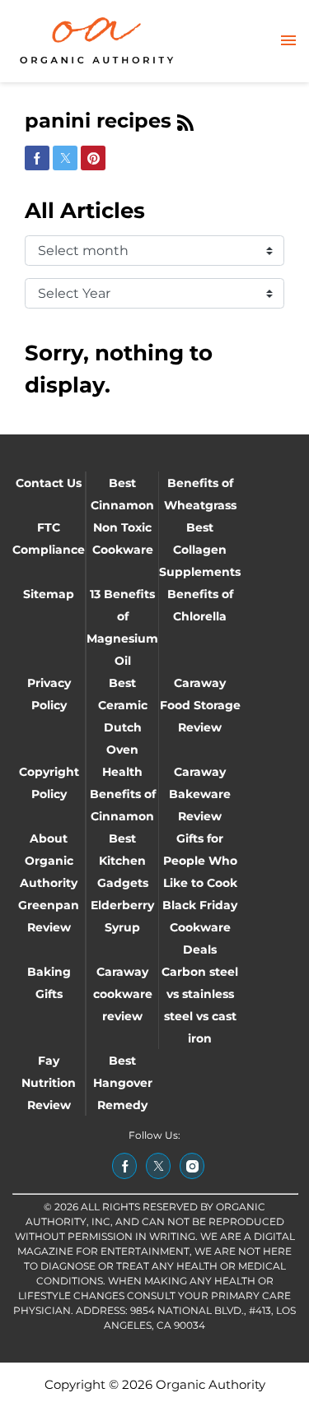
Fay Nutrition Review (48, 1082)
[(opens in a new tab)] (124, 1166)
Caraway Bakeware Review (200, 794)
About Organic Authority (48, 860)
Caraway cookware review (122, 994)
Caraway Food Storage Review (200, 705)
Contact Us (49, 483)
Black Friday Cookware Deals (199, 927)
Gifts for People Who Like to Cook (200, 860)
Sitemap (48, 594)
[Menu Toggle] (288, 42)
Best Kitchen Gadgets (122, 860)
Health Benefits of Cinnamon (123, 794)
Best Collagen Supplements (200, 549)
